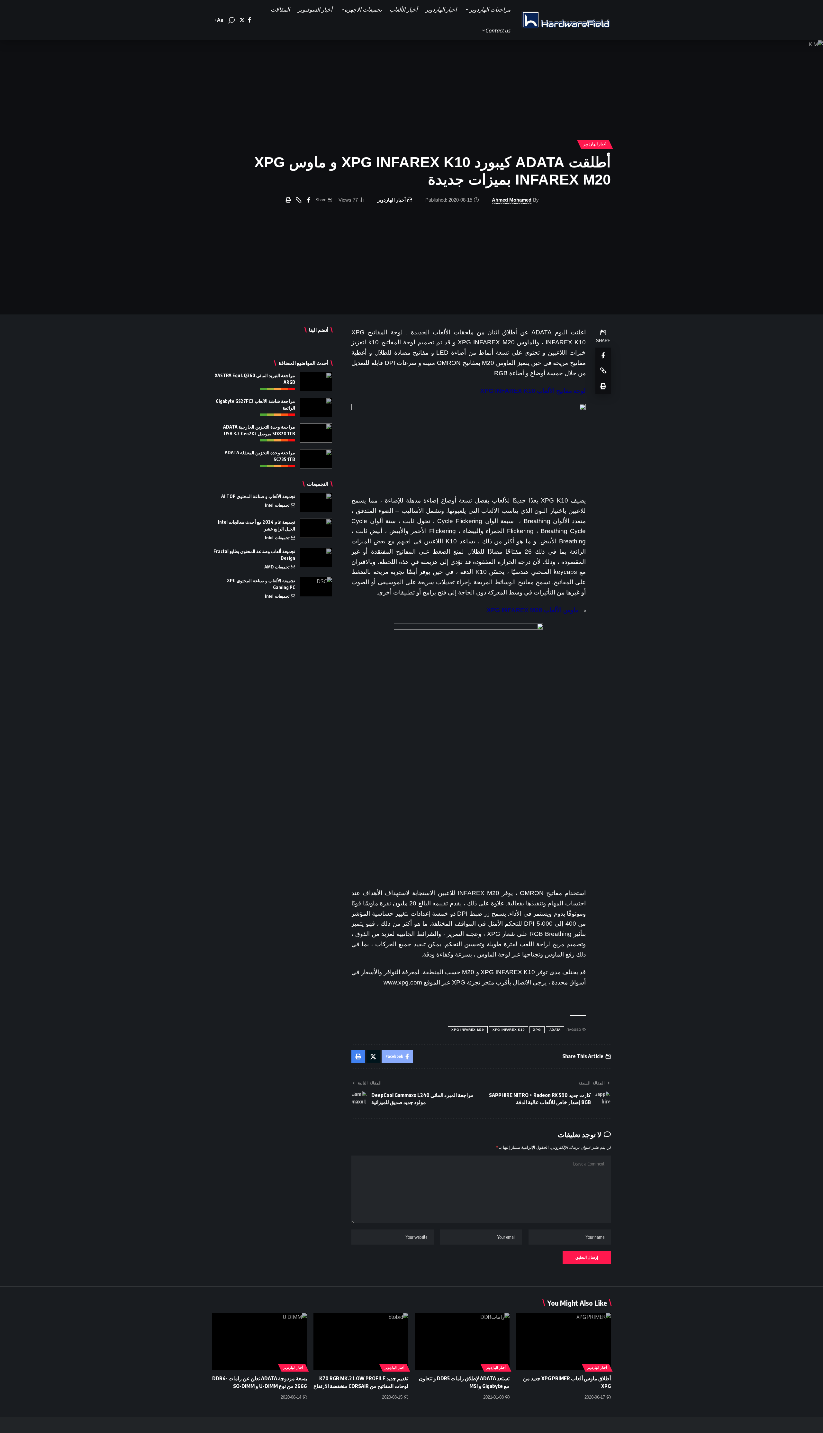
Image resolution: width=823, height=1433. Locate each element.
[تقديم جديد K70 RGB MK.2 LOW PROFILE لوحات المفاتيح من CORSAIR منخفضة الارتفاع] (360, 1341)
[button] (231, 20)
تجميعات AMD (277, 567)
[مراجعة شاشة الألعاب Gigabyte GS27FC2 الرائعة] (316, 407)
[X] (242, 20)
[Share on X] (373, 1056)
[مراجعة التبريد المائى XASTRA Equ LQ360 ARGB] (316, 381)
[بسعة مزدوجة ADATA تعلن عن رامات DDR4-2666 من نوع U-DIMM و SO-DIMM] (259, 1341)
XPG (537, 1029)
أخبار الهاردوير (595, 144)
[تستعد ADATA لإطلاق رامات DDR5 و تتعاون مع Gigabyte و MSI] (462, 1341)
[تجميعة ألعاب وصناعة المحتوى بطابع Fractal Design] (316, 557)
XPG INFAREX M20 (467, 1029)
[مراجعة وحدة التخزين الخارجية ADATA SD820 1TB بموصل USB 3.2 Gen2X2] (316, 433)
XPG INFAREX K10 (509, 1029)
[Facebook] (249, 20)
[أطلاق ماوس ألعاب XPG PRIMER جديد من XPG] (563, 1341)
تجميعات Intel (277, 505)
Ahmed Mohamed (511, 200)
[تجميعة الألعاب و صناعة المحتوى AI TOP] (316, 502)
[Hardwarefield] (566, 20)
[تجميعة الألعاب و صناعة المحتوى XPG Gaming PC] (316, 586)
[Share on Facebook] (308, 200)
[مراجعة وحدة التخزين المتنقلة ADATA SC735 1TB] (316, 458)
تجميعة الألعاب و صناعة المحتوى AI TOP (258, 496)
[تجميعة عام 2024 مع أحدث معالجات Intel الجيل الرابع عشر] (316, 528)
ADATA (555, 1029)
